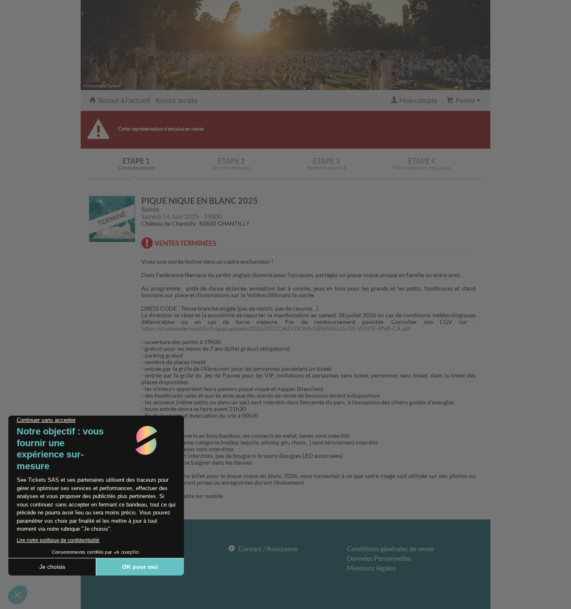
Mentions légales (371, 568)
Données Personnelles (379, 558)
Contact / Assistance (268, 548)
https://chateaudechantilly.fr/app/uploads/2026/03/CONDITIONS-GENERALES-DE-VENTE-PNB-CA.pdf (276, 328)
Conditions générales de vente (390, 548)
